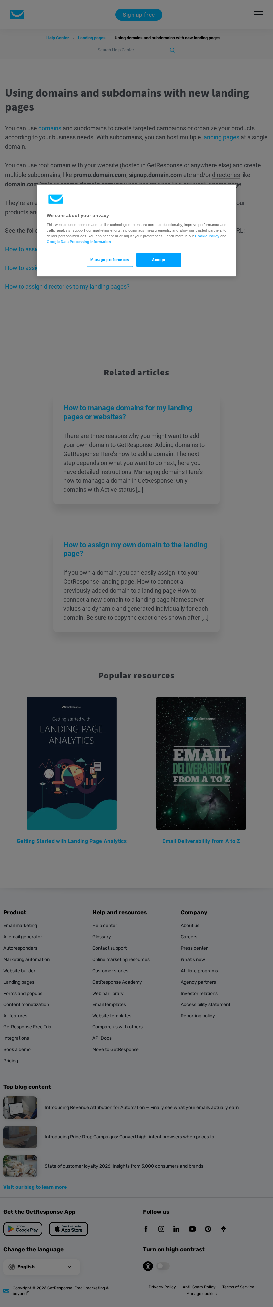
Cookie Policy (207, 236)
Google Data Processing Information (79, 242)
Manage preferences (109, 260)
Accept (158, 260)
